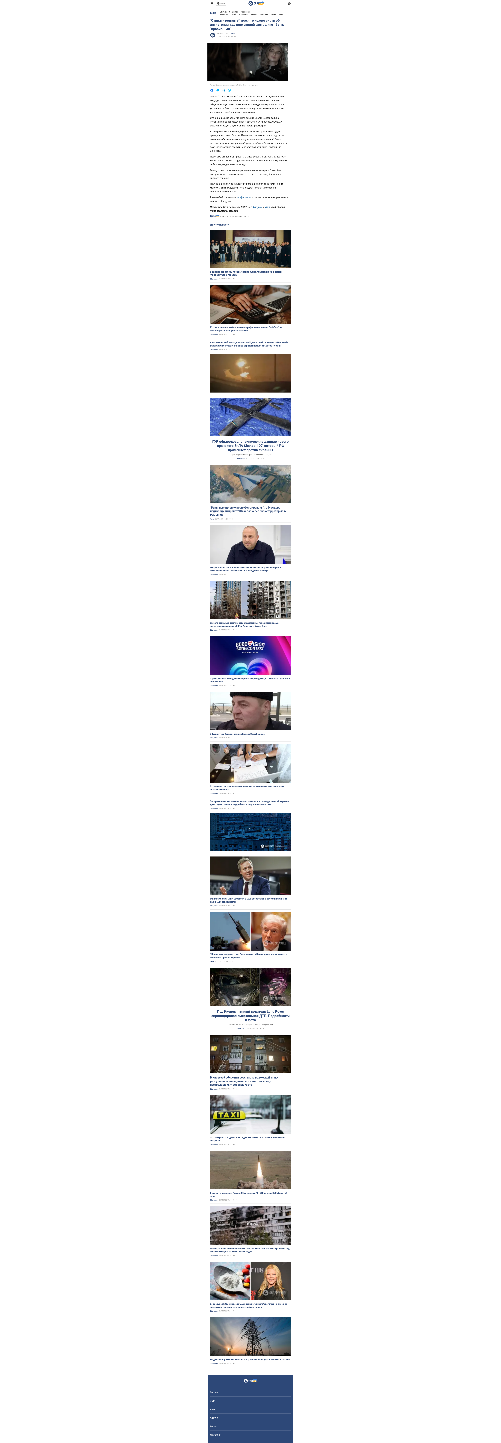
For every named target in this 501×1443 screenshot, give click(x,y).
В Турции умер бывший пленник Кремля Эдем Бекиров (237, 734)
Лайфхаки (264, 14)
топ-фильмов (243, 197)
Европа (214, 1392)
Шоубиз (223, 12)
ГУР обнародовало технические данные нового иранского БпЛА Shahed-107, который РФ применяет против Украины (250, 446)
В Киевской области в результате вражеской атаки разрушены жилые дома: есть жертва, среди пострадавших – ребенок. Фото (244, 1081)
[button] (247, 62)
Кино (281, 14)
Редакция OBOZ (223, 33)
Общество (233, 12)
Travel (233, 14)
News (212, 519)
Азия (212, 1409)
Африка (214, 1417)
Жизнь (254, 14)
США (212, 1400)
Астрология (243, 14)
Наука (273, 14)
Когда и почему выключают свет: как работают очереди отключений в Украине (250, 1359)
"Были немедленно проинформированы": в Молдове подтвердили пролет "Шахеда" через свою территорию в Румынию (248, 511)
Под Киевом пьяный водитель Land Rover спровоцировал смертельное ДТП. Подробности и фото (250, 1016)
